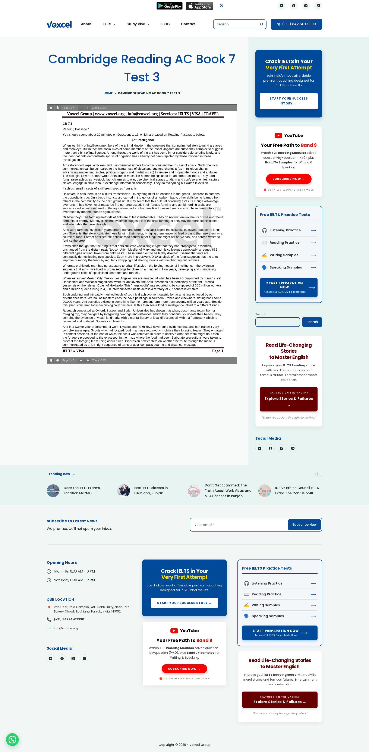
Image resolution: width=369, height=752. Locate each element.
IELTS (107, 24)
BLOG (165, 24)
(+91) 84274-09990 (299, 24)
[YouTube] (281, 6)
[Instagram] (306, 6)
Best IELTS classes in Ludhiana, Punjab (151, 490)
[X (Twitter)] (318, 6)
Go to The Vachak (289, 381)
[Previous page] (51, 108)
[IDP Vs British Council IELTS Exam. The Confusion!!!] (264, 490)
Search (260, 314)
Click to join (288, 84)
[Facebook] (294, 6)
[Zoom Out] (81, 108)
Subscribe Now (304, 524)
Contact (188, 24)
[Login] (221, 5)
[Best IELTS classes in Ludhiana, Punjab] (123, 490)
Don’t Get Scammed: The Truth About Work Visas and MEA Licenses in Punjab (228, 490)
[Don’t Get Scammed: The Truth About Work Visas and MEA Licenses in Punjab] (194, 490)
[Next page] (58, 108)
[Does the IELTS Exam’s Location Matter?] (53, 490)
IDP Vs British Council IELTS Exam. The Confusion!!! (297, 490)
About (86, 24)
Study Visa (136, 24)
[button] (12, 739)
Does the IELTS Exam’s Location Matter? (82, 490)
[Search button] (261, 24)
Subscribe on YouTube (289, 161)
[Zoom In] (88, 108)
